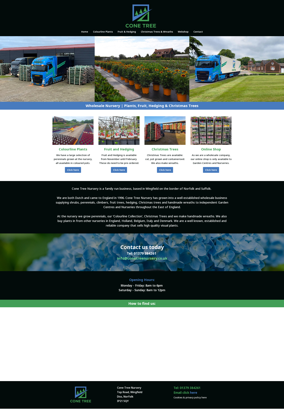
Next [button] (273, 69)
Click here (73, 169)
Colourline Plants (103, 31)
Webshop (183, 31)
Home (84, 31)
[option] (47, 69)
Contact (198, 31)
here (193, 392)
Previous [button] (10, 69)
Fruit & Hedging (127, 31)
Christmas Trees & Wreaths (157, 31)
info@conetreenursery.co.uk (142, 258)
